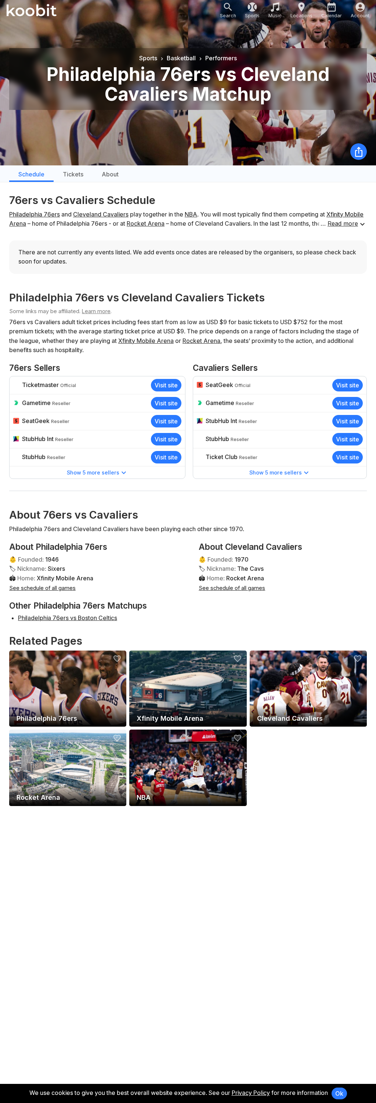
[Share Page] (358, 151)
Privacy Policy (251, 1092)
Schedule (31, 174)
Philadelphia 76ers (34, 214)
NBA (191, 214)
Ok (339, 1093)
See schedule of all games (42, 588)
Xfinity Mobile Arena (146, 340)
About (110, 174)
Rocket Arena (145, 223)
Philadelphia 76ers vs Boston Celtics (67, 618)
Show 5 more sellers (93, 472)
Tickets (73, 174)
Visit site (166, 385)
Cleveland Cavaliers (101, 214)
